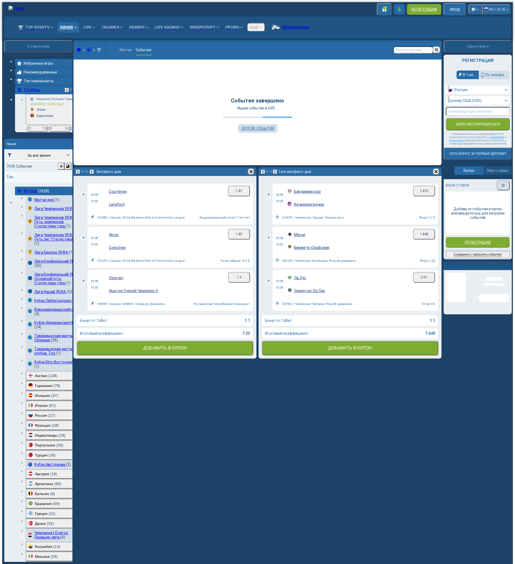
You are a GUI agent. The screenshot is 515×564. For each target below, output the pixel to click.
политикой (456, 140)
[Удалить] (251, 171)
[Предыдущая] (67, 90)
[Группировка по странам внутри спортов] (67, 166)
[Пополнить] (399, 9)
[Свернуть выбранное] (61, 166)
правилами (497, 137)
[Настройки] (475, 9)
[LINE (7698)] (79, 50)
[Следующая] (92, 171)
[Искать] (436, 49)
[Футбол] (89, 50)
